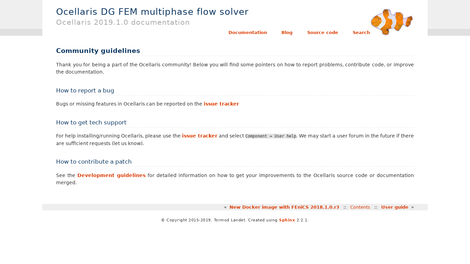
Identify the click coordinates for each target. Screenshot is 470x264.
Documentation (247, 32)
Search (361, 32)
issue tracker (221, 104)
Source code (322, 32)
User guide (394, 207)
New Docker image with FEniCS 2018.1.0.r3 (284, 207)
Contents (360, 207)
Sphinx (287, 220)
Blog (286, 32)
